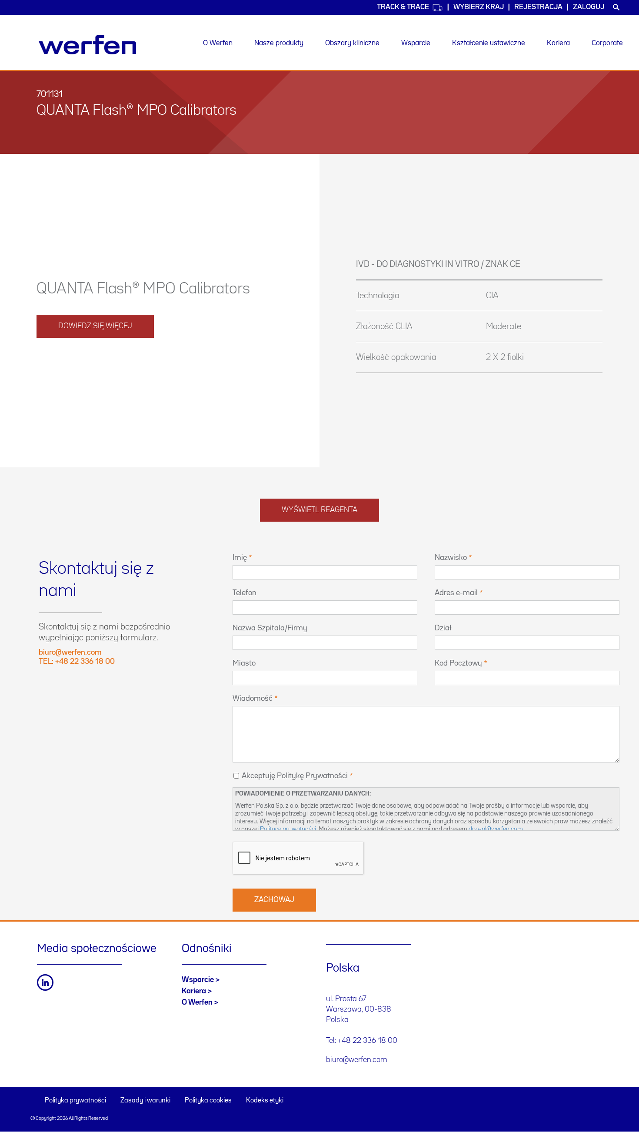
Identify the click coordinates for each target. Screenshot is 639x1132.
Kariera (558, 43)
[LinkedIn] (45, 982)
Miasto (244, 663)
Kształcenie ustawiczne (488, 43)
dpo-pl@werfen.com (496, 829)
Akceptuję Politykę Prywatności (295, 775)
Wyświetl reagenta (319, 509)
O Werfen (218, 43)
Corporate (607, 43)
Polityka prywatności (75, 1101)
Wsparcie (415, 43)
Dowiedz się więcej (95, 326)
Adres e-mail (456, 592)
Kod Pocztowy (458, 663)
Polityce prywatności (288, 829)
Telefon (244, 592)
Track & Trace (403, 7)
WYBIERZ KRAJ (478, 7)
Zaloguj (588, 7)
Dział (443, 628)
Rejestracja (538, 7)
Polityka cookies (208, 1101)
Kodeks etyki (264, 1101)
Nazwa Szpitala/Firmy (270, 628)
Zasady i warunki (145, 1101)
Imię (240, 557)
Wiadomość (253, 698)
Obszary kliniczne (352, 43)
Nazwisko (451, 557)
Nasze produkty (278, 43)
